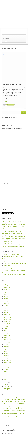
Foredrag (5, 41)
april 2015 (6, 310)
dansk (6, 399)
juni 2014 (6, 328)
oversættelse (5, 410)
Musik (5, 384)
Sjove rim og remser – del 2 (10, 261)
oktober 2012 (7, 364)
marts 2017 (6, 285)
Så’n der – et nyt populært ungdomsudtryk (13, 236)
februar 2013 (7, 357)
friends (5, 404)
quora (15, 410)
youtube (16, 416)
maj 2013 (6, 351)
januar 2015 (6, 316)
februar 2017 (7, 287)
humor (22, 404)
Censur (5, 381)
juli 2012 (6, 369)
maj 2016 (6, 294)
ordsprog (21, 408)
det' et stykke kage (11, 399)
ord (17, 408)
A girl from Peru (7, 265)
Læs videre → (6, 101)
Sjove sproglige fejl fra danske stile (11, 231)
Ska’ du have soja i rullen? (9, 260)
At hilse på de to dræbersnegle (10, 268)
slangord (12, 413)
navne (7, 408)
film (24, 401)
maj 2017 (6, 284)
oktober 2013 (7, 342)
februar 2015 (7, 314)
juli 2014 (6, 326)
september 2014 (7, 323)
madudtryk (14, 405)
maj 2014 (6, 330)
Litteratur (6, 382)
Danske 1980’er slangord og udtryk (11, 254)
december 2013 (7, 339)
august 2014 (6, 324)
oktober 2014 (7, 321)
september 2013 (7, 344)
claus (25, 397)
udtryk (9, 416)
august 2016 (6, 291)
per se (13, 410)
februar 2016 (7, 300)
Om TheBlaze (6, 38)
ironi (6, 405)
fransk (3, 404)
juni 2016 (6, 292)
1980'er (3, 397)
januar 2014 (6, 337)
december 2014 (7, 317)
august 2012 (6, 367)
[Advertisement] (14, 14)
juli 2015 (6, 305)
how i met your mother (13, 404)
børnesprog (21, 397)
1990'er (6, 397)
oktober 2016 (7, 289)
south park (16, 413)
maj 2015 (6, 308)
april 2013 (6, 353)
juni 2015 (6, 307)
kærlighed (9, 405)
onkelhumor (12, 408)
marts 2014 (6, 333)
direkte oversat (18, 399)
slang (8, 413)
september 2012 (7, 365)
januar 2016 (6, 301)
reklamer (19, 410)
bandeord (14, 397)
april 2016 (6, 296)
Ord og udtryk (7, 386)
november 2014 (7, 319)
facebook (20, 401)
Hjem (4, 35)
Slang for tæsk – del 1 (7, 243)
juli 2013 (6, 348)
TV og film (6, 389)
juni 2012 (6, 371)
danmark (3, 399)
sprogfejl (4, 416)
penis (10, 410)
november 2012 (7, 362)
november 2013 (7, 341)
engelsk (15, 401)
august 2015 (6, 303)
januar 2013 (6, 358)
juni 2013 (6, 349)
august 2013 (6, 346)
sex (5, 413)
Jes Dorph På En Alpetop (9, 267)
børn (17, 397)
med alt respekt (21, 405)
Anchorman (10, 397)
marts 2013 (6, 355)
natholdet (3, 408)
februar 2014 (7, 335)
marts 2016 (6, 298)
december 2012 (7, 360)
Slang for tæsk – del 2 (7, 241)
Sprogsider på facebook (12, 84)
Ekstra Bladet (10, 401)
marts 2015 (6, 312)
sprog (22, 413)
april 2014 (6, 332)
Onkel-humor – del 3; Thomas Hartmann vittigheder (15, 263)
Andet (5, 379)
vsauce (13, 416)
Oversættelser (7, 388)
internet (3, 405)
